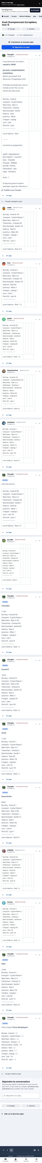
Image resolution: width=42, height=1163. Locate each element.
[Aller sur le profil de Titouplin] (3, 35)
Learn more (4, 4)
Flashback (11, 422)
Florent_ (10, 902)
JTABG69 (10, 850)
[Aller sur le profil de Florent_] (4, 903)
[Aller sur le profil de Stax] (4, 264)
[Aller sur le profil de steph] (4, 208)
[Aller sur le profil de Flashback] (4, 423)
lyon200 (10, 540)
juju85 (9, 318)
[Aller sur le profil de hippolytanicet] (4, 371)
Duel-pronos (28, 35)
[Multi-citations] (3, 195)
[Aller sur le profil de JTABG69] (4, 851)
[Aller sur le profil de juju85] (4, 319)
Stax (8, 263)
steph (9, 207)
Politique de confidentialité (25, 1156)
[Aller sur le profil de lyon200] (4, 540)
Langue (10, 1156)
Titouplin (11, 35)
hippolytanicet (12, 370)
